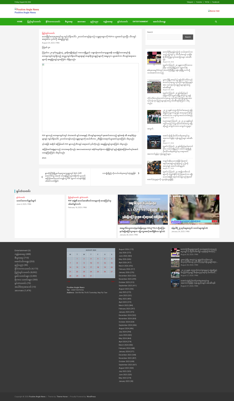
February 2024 (124, 348)
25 (98, 272)
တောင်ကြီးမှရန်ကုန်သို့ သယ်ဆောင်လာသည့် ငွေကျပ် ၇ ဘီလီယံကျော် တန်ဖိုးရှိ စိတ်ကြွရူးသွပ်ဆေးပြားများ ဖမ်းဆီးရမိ (199, 251)
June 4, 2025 (21, 204)
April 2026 (123, 262)
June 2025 (123, 295)
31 (91, 276)
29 (77, 276)
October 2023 (124, 361)
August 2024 (124, 328)
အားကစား (81, 22)
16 (84, 267)
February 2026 (124, 269)
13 (111, 263)
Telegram (190, 2)
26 (105, 272)
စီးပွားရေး (69, 22)
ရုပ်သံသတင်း (122, 22)
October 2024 (124, 322)
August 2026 (124, 249)
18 (98, 267)
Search (150, 32)
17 (91, 267)
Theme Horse (62, 397)
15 (77, 267)
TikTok (207, 2)
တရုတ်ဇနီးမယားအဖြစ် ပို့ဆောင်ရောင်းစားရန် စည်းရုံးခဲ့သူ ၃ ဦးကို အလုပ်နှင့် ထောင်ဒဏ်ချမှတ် (175, 163)
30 (84, 276)
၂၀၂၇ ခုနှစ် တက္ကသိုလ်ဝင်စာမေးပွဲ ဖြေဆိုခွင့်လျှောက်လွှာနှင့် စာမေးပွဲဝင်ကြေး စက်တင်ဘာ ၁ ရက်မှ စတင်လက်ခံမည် (178, 112)
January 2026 (124, 272)
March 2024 (123, 345)
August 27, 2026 (187, 275)
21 (70, 272)
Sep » (113, 281)
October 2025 (124, 282)
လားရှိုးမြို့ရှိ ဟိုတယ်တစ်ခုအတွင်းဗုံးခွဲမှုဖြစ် (119, 173)
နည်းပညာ (94, 22)
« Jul (68, 281)
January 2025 (124, 312)
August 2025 (124, 289)
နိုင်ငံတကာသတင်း (53, 22)
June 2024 (123, 335)
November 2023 (125, 358)
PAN (57, 43)
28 (70, 276)
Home (19, 22)
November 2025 (125, 279)
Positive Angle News (25, 12)
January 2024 (124, 351)
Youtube (199, 2)
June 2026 (123, 256)
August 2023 (124, 368)
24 (91, 272)
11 (98, 263)
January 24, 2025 (178, 231)
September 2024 (125, 325)
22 (77, 272)
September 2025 (125, 286)
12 (105, 263)
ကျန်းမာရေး (107, 22)
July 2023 (122, 371)
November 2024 (125, 318)
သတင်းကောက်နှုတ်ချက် (26, 201)
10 (91, 263)
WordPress (91, 397)
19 (105, 267)
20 (111, 267)
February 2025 (124, 309)
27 (111, 272)
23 (84, 272)
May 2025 (123, 299)
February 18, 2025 (75, 207)
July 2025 (122, 292)
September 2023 (125, 365)
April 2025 (123, 302)
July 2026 (122, 253)
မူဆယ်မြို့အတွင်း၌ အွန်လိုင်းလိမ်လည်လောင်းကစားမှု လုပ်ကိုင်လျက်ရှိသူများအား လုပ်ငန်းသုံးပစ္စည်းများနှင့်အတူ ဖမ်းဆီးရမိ (198, 262)
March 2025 (123, 305)
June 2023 (123, 375)
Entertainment (140, 22)
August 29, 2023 (48, 43)
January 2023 (124, 381)
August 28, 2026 (187, 254)
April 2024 (123, 342)
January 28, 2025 (126, 235)
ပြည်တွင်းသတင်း (34, 22)
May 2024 (123, 338)
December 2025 (125, 276)
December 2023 (125, 355)
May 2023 (123, 378)
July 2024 (122, 332)
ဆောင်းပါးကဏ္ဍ (159, 22)
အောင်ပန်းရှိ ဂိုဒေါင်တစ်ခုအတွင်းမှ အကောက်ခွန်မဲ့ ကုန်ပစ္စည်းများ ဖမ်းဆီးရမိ (178, 138)
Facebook (215, 2)
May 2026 (123, 259)
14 (70, 267)
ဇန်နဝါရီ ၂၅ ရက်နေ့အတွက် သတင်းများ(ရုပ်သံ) (189, 228)
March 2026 (123, 266)
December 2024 (125, 315)
